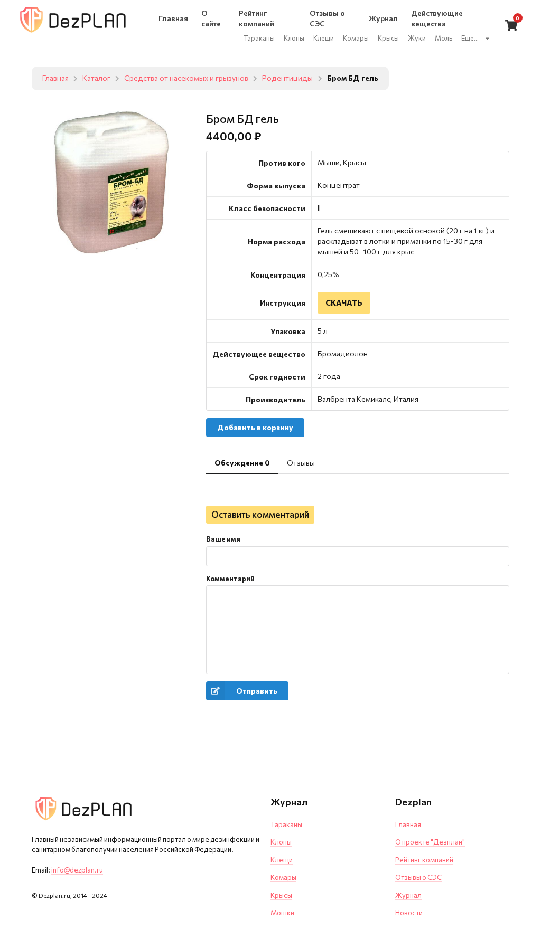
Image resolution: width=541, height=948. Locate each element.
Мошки (282, 912)
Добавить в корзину (255, 427)
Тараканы (286, 824)
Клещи (281, 860)
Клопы (281, 842)
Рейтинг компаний (424, 860)
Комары (283, 877)
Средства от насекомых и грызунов (186, 78)
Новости (409, 912)
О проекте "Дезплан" (430, 842)
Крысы (281, 895)
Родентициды (287, 78)
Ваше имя (223, 539)
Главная (55, 78)
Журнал (408, 895)
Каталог (96, 78)
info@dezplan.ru (77, 870)
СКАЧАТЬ (343, 302)
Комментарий (230, 578)
